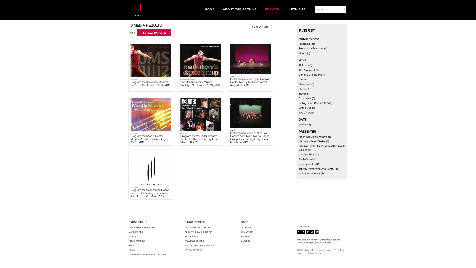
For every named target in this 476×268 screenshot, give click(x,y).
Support (245, 236)
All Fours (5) (305, 65)
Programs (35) (307, 43)
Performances (137, 241)
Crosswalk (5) (306, 84)
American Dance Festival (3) (315, 136)
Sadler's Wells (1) (308, 159)
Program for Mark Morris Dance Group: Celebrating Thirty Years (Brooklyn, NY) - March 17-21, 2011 (150, 194)
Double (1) (305, 88)
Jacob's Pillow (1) (309, 154)
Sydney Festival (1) (309, 163)
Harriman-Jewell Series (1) (314, 141)
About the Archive (240, 9)
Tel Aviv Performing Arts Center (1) (318, 168)
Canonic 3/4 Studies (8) (312, 74)
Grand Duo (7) (307, 107)
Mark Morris (136, 232)
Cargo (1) (304, 79)
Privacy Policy (315, 253)
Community (247, 232)
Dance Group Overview (142, 227)
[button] (344, 9)
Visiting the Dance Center (199, 245)
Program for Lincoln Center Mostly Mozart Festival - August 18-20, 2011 (150, 139)
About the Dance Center (199, 232)
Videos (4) (304, 53)
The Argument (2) (309, 69)
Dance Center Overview (198, 227)
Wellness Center (194, 241)
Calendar (246, 227)
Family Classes (193, 250)
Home (210, 9)
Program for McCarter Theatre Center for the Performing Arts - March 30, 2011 (199, 139)
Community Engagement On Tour (147, 254)
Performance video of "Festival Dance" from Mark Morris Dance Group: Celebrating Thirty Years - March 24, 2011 (250, 137)
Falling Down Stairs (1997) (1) (315, 103)
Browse (272, 9)
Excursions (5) (307, 98)
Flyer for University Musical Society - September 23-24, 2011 (200, 83)
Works (132, 236)
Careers (245, 241)
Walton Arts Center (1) (311, 173)
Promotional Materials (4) (313, 48)
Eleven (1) (304, 93)
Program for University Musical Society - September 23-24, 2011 (151, 83)
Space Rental (192, 236)
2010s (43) (305, 124)
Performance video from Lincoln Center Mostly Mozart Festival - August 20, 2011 (249, 82)
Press (132, 250)
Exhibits (298, 9)
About (132, 245)
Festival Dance (153, 33)
